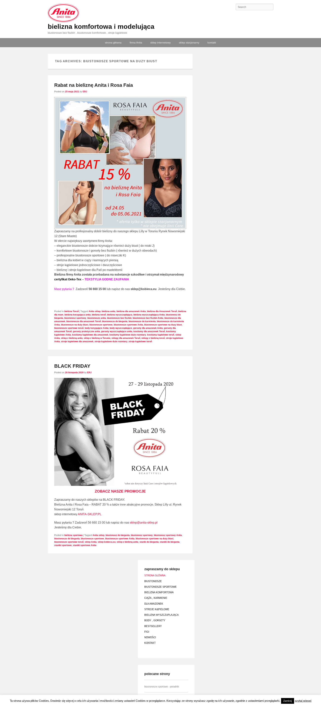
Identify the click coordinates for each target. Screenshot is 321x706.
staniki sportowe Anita (84, 545)
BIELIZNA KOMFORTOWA (159, 592)
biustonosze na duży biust (74, 324)
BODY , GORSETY (154, 620)
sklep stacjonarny (189, 42)
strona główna (113, 42)
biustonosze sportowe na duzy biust (163, 324)
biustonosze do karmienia (142, 321)
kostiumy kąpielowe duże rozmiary (127, 334)
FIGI (146, 631)
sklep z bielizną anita (72, 338)
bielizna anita (108, 311)
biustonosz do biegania (118, 535)
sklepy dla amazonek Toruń (125, 338)
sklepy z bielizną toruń (153, 338)
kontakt (211, 42)
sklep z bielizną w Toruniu (97, 338)
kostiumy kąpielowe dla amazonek (90, 334)
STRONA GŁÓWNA (155, 575)
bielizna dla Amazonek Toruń (162, 311)
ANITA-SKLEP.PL (89, 514)
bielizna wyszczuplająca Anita (149, 314)
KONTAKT (150, 643)
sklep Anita (91, 542)
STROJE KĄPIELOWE (156, 609)
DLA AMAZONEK (153, 603)
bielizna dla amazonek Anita (131, 311)
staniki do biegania (169, 542)
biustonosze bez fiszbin (119, 318)
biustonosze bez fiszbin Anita (148, 318)
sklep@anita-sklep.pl (144, 522)
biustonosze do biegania (114, 321)
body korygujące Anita (96, 328)
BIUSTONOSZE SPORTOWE (160, 586)
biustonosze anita (96, 318)
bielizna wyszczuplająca (119, 314)
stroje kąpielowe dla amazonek (77, 341)
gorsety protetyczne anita (86, 331)
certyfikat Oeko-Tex (67, 279)
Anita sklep (94, 311)
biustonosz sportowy (75, 318)
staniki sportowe (63, 545)
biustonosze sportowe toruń (69, 328)
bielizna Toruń (71, 311)
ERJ (85, 91)
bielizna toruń (99, 314)
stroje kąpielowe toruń (140, 341)
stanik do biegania (149, 542)
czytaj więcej (303, 700)
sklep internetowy (160, 42)
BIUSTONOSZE (153, 581)
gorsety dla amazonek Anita (148, 328)
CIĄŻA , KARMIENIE (155, 598)
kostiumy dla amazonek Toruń (149, 331)
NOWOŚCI (150, 637)
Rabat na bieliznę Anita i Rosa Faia (93, 85)
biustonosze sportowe (101, 324)
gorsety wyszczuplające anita (116, 331)
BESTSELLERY (153, 626)
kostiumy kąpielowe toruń (160, 334)
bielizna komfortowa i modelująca (101, 26)
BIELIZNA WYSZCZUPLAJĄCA (161, 614)
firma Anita (136, 42)
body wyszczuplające (121, 328)
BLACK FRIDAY (72, 366)
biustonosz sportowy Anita (168, 535)
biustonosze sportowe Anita (128, 324)
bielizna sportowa (73, 535)
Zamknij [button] (287, 700)
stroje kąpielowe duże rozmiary (111, 341)
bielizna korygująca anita (77, 314)
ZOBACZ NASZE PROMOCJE (120, 491)
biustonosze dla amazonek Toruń (83, 321)
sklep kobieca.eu (107, 542)
